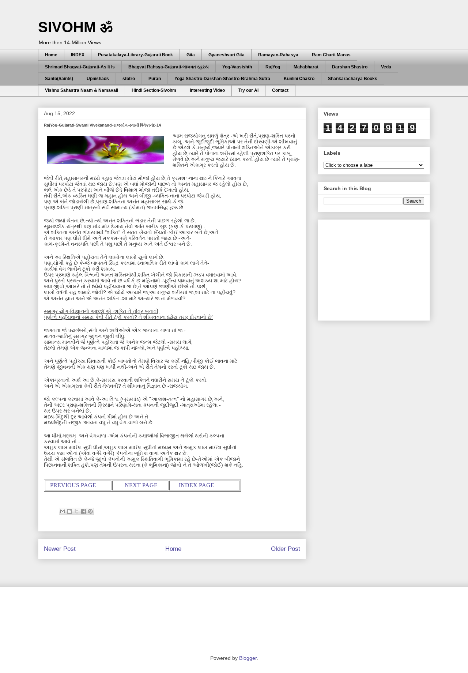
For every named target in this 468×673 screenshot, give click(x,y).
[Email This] (62, 511)
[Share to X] (76, 511)
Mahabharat (306, 66)
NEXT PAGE (141, 485)
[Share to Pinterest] (90, 511)
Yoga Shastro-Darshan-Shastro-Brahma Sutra (222, 78)
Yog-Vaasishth (237, 66)
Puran (154, 78)
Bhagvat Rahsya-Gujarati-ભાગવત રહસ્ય (168, 66)
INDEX (77, 54)
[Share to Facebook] (83, 511)
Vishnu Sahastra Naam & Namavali (81, 90)
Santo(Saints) (59, 78)
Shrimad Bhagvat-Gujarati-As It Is (80, 66)
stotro (128, 78)
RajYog (272, 66)
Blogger (248, 658)
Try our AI (248, 90)
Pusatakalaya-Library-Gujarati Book (135, 54)
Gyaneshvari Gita (226, 54)
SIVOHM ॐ (75, 27)
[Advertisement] (378, 268)
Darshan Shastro (349, 66)
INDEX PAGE (196, 485)
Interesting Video (207, 90)
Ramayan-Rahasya (278, 54)
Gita (190, 54)
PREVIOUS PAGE (73, 485)
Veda (386, 66)
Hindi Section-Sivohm (154, 90)
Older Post (285, 548)
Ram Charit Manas (331, 54)
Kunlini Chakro (299, 78)
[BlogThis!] (69, 511)
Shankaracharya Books (352, 78)
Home (51, 54)
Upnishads (98, 78)
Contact (280, 90)
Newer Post (60, 548)
